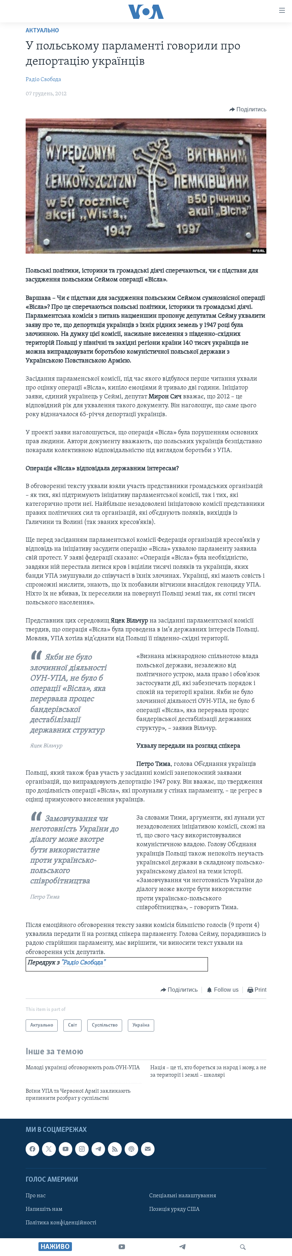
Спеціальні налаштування (182, 1196)
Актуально (42, 31)
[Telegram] (182, 1247)
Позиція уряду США (174, 1209)
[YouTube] (122, 1247)
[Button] (248, 109)
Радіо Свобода (43, 80)
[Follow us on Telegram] (98, 1149)
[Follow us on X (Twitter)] (49, 1149)
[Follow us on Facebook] (32, 1149)
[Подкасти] (131, 1149)
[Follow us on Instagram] (82, 1149)
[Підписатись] (148, 1149)
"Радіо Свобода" (83, 963)
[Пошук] (243, 1247)
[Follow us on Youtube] (65, 1149)
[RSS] (114, 1149)
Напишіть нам (44, 1209)
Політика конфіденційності (61, 1223)
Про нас (36, 1196)
